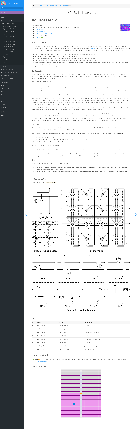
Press (3, 101)
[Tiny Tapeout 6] (135, 214)
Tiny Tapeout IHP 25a (9, 44)
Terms (3, 104)
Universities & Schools (8, 20)
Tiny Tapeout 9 (7, 54)
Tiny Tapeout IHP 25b (9, 41)
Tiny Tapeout (40, 5)
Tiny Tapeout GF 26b (8, 46)
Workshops (5, 66)
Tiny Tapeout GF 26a (8, 49)
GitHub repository (40, 29)
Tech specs (5, 88)
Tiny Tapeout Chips (7, 23)
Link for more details (41, 361)
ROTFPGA (93, 48)
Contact (4, 98)
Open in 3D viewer (40, 31)
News (3, 17)
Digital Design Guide (7, 69)
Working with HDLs (7, 79)
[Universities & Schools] (26, 214)
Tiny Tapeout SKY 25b (9, 36)
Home (4, 12)
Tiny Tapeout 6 (7, 62)
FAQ (2, 91)
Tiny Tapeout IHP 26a (9, 29)
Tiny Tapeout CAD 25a (9, 52)
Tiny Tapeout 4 (63, 5)
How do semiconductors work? (11, 72)
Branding (4, 95)
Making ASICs (5, 75)
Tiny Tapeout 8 (7, 57)
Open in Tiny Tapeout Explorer (44, 33)
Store (4, 115)
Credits (3, 107)
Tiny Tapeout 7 (7, 59)
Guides (3, 85)
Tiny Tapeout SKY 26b (9, 31)
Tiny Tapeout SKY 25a (9, 39)
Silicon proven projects (9, 26)
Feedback (38, 37)
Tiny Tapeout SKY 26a (9, 34)
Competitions (5, 82)
